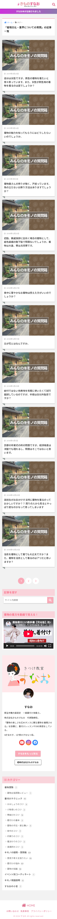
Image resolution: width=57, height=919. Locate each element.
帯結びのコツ (15, 814)
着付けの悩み (15, 863)
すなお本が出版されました (28, 11)
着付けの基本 (15, 820)
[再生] (7, 645)
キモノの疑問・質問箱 (18, 852)
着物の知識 (14, 868)
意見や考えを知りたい (19, 858)
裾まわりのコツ (16, 841)
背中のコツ (14, 830)
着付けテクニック (15, 798)
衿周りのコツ (15, 836)
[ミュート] (45, 645)
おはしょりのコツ (17, 804)
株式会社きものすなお (29, 762)
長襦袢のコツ (15, 846)
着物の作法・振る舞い (19, 825)
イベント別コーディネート (19, 874)
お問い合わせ (12, 911)
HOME (30, 905)
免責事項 (24, 911)
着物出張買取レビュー (19, 792)
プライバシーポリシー (41, 911)
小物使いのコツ (16, 809)
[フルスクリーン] (49, 645)
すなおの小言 (13, 886)
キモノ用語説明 (14, 880)
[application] (28, 634)
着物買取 (10, 787)
